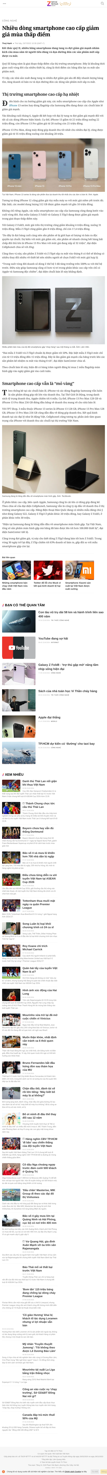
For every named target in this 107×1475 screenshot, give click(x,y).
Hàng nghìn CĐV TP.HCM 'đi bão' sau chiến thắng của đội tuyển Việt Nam (39, 1143)
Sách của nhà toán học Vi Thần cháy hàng (67, 691)
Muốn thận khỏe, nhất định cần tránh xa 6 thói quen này (39, 1041)
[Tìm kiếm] (102, 3)
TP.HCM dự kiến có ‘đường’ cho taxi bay (66, 743)
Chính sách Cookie (73, 1472)
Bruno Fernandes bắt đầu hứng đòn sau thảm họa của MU (38, 1066)
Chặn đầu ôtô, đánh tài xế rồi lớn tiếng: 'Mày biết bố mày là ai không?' (38, 1092)
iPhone (13, 105)
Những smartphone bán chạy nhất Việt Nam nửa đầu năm (14, 586)
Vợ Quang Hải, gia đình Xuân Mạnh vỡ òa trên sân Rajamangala (39, 1245)
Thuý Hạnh (7, 43)
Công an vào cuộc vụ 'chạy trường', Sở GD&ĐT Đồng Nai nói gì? (39, 1393)
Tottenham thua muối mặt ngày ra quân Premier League (38, 904)
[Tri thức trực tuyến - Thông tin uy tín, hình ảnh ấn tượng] (59, 3)
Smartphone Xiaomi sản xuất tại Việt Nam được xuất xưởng (78, 586)
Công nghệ (9, 21)
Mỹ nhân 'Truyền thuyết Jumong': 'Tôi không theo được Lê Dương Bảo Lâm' (39, 1348)
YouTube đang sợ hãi (53, 638)
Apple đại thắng (49, 717)
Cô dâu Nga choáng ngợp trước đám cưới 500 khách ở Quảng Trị (39, 1168)
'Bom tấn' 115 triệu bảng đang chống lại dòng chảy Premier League (38, 1293)
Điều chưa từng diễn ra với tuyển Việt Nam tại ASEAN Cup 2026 (39, 879)
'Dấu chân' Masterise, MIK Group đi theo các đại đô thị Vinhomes (38, 1194)
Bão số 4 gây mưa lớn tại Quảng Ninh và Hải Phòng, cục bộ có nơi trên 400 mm (39, 1219)
